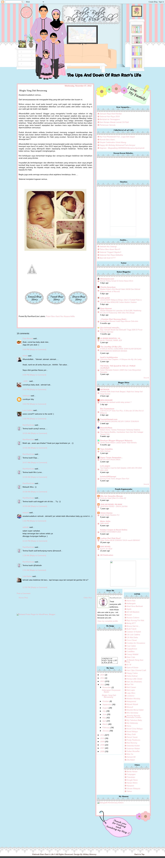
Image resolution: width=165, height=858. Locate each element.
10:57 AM (27, 462)
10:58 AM (27, 477)
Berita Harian (132, 771)
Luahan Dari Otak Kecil (110, 538)
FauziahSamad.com (108, 419)
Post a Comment (23, 593)
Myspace (130, 786)
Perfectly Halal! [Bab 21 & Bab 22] (113, 498)
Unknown (26, 396)
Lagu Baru (131, 693)
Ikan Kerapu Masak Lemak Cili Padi (114, 122)
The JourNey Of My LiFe (110, 347)
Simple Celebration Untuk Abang (113, 142)
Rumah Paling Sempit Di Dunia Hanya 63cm (116, 281)
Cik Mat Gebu (132, 637)
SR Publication (106, 555)
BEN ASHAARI (106, 400)
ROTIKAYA (104, 389)
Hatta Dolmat (132, 676)
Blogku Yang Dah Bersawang (109, 696)
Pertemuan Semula (107, 125)
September (107, 704)
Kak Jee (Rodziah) (134, 682)
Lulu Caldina (28, 410)
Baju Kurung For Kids (135, 620)
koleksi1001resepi (108, 476)
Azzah (129, 615)
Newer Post (23, 598)
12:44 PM (27, 541)
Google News (132, 780)
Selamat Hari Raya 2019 (110, 116)
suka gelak (105, 298)
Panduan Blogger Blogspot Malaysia (116, 440)
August (105, 708)
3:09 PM (26, 375)
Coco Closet (132, 640)
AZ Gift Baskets (133, 612)
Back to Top (139, 854)
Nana (129, 726)
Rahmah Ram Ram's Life (43, 854)
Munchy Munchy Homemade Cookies (133, 716)
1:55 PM (26, 521)
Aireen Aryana (106, 513)
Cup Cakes (131, 646)
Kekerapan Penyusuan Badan (111, 691)
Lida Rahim (27, 576)
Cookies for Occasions (136, 643)
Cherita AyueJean (108, 287)
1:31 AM (26, 570)
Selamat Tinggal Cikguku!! (110, 252)
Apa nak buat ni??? (108, 258)
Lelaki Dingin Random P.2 (109, 515)
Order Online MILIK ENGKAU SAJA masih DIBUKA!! (120, 540)
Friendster (131, 777)
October (105, 701)
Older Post (88, 598)
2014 (102, 678)
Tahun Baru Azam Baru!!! (110, 249)
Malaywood (131, 701)
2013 (102, 681)
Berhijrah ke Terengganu (110, 119)
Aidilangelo (131, 603)
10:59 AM (27, 506)
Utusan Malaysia (133, 788)
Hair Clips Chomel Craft (136, 670)
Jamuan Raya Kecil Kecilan (111, 114)
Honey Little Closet (134, 679)
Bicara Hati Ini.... (133, 626)
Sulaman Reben (133, 748)
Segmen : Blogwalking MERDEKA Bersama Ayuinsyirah (122, 148)
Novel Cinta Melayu (135, 729)
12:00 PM (27, 587)
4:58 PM (26, 419)
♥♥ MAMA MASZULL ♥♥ (110, 338)
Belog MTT (131, 623)
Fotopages (131, 774)
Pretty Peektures (133, 740)
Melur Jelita (105, 521)
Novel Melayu (132, 731)
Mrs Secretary (132, 713)
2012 (102, 685)
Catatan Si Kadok (134, 632)
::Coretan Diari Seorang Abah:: (113, 319)
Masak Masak (132, 704)
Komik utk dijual (106, 549)
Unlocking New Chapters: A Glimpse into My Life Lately (121, 359)
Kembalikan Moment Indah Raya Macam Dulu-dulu (119, 321)
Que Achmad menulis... (110, 328)
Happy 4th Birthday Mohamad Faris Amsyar (117, 145)
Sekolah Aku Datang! (108, 246)
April (104, 721)
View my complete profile (107, 621)
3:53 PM (26, 404)
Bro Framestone (107, 409)
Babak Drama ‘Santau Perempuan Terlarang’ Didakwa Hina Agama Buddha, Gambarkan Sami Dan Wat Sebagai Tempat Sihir (121, 432)
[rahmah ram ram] (110, 656)
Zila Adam (131, 760)
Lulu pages (105, 466)
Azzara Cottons (133, 618)
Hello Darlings (105, 451)
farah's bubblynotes (109, 357)
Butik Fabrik (131, 629)
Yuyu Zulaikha (106, 449)
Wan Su (130, 754)
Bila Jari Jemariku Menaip (111, 496)
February (106, 727)
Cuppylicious (132, 649)
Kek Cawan (131, 687)
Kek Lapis (131, 690)
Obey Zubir (131, 734)
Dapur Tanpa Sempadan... (111, 457)
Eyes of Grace (132, 667)
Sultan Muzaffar (133, 751)
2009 (102, 741)
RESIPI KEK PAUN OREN (110, 460)
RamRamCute (28, 425)
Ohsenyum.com (107, 279)
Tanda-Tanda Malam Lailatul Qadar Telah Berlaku (118, 443)
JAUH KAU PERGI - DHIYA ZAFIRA (113, 506)
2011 (102, 735)
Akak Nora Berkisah (135, 606)
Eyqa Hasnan (106, 308)
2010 (102, 738)
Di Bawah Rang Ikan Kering (134, 661)
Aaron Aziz (131, 601)
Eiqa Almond (28, 338)
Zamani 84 (131, 757)
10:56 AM (27, 448)
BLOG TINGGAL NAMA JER (111, 340)
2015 (102, 675)
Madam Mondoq (133, 699)
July (104, 711)
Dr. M (129, 665)
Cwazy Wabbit (132, 654)
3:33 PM (26, 389)
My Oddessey (132, 723)
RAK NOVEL (105, 547)
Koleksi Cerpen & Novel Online (113, 530)
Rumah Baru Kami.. (108, 139)
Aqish (129, 609)
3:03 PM (26, 349)
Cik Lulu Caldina (133, 635)
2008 (102, 745)
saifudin (26, 527)
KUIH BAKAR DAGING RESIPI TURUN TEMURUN (119, 421)
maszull (26, 512)
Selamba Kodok (133, 746)
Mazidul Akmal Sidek (135, 710)
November (106, 687)
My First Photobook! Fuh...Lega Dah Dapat (117, 137)
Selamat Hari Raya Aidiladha (111, 255)
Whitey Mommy (89, 854)
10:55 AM (27, 433)
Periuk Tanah (132, 737)
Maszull (130, 707)
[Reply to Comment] (38, 349)
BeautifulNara (106, 428)
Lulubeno (130, 696)
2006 (102, 751)
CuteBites (131, 651)
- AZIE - (26, 381)
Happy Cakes (132, 673)
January (105, 731)
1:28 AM (26, 555)
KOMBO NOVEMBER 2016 (110, 532)
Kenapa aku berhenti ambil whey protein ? (115, 402)
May (104, 718)
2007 (102, 748)
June (104, 714)
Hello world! (104, 523)
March (105, 724)
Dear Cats (131, 657)
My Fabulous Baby (134, 720)
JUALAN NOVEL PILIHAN (111, 504)
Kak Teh (130, 684)
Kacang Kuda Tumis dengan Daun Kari (114, 479)
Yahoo (129, 791)
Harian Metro (132, 783)
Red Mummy (132, 743)
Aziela (25, 356)
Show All (146, 378)
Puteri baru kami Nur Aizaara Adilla (60, 316)
